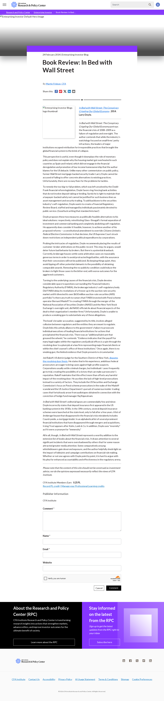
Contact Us (34, 679)
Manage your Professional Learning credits (82, 486)
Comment (48, 508)
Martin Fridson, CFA (56, 83)
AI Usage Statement (85, 679)
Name (46, 535)
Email (45, 549)
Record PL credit (51, 486)
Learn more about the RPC (44, 642)
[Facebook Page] (130, 660)
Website (47, 562)
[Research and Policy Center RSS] (150, 660)
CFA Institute (18, 679)
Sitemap (125, 679)
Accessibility (49, 679)
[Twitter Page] (137, 660)
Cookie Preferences (142, 679)
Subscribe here (104, 642)
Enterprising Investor (43, 12)
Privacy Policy (65, 679)
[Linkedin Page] (123, 660)
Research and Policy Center (18, 12)
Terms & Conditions (108, 679)
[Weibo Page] (143, 660)
